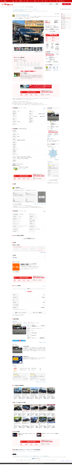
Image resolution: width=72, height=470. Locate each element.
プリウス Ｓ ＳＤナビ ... (17, 424)
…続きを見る (24, 168)
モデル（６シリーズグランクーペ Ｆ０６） (34, 451)
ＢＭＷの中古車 (16, 9)
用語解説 (44, 108)
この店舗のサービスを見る (42, 342)
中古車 (13, 9)
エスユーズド (14, 321)
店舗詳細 (48, 136)
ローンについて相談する (52, 31)
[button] (12, 392)
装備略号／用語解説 (43, 252)
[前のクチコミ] (56, 178)
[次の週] (41, 64)
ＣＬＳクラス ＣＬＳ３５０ (34, 424)
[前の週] (15, 64)
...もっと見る (23, 376)
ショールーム (55, 135)
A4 (67, 9)
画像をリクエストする (39, 51)
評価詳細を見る (57, 159)
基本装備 (14, 255)
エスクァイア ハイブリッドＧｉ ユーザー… (51, 394)
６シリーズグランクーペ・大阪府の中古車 (32, 9)
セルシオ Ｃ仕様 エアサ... (25, 411)
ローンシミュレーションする (21, 312)
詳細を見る (57, 29)
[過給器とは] (32, 223)
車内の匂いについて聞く (42, 113)
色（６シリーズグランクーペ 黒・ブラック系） (18, 451)
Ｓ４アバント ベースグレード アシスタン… (18, 394)
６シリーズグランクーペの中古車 (23, 9)
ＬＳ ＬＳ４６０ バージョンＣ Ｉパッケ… (26, 394)
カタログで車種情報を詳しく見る (29, 238)
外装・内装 (15, 257)
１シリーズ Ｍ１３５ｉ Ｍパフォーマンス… (34, 394)
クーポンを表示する (16, 271)
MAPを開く (49, 61)
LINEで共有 (56, 61)
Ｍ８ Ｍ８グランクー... (25, 423)
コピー (52, 125)
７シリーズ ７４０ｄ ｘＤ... (34, 411)
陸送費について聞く (52, 59)
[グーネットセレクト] (18, 390)
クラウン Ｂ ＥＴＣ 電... (42, 424)
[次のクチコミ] (58, 178)
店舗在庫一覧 (49, 135)
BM (48, 164)
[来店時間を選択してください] (24, 68)
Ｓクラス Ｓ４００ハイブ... (50, 424)
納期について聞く (42, 116)
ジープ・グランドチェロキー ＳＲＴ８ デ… (42, 394)
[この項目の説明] (54, 53)
